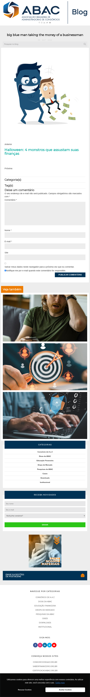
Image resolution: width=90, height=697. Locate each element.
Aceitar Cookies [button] (65, 690)
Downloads (45, 478)
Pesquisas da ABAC (45, 469)
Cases (45, 474)
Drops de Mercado (45, 465)
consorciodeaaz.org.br (45, 666)
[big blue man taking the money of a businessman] (45, 92)
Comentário (11, 200)
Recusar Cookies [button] (25, 690)
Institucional (45, 482)
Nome (8, 230)
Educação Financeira (45, 460)
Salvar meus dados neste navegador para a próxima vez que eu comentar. (39, 267)
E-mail (8, 241)
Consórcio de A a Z (45, 452)
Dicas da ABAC (45, 456)
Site (6, 252)
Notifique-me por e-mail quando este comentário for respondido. (36, 270)
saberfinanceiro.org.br (45, 670)
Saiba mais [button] (60, 683)
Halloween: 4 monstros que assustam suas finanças (42, 151)
